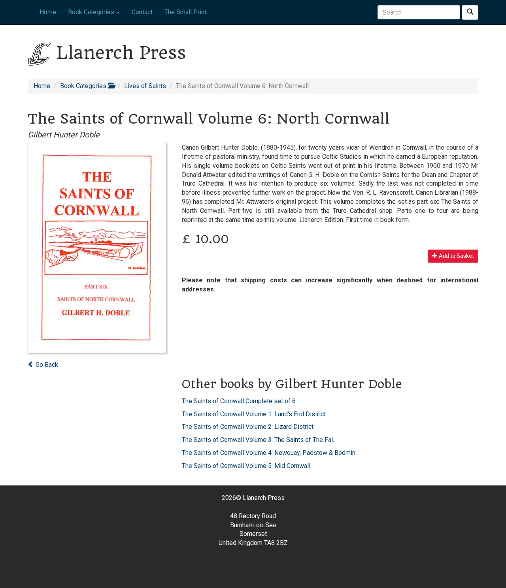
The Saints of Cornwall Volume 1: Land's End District (254, 414)
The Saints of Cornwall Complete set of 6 (239, 401)
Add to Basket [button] (456, 256)
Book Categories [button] (92, 12)
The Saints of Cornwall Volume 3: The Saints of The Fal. (258, 439)
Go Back (46, 364)
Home (48, 12)
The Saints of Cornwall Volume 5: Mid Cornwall (246, 466)
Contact (142, 12)
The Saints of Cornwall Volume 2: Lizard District (247, 426)
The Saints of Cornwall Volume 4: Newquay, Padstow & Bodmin (268, 452)
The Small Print (185, 12)
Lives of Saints (145, 86)
